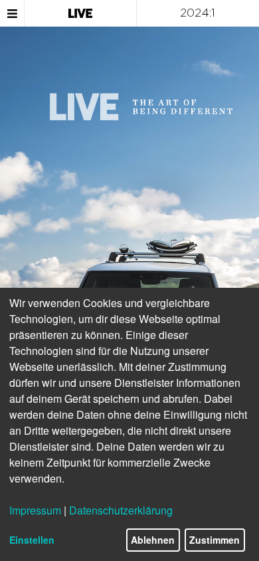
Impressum (35, 510)
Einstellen (31, 539)
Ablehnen (153, 539)
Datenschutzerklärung (121, 510)
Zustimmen (214, 539)
